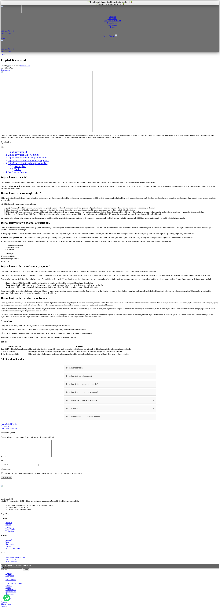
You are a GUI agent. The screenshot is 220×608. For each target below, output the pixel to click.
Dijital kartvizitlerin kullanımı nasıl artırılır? (83, 417)
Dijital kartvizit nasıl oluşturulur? (24, 154)
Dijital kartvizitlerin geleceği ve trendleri (27, 163)
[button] (6, 597)
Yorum (4, 456)
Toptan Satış (10, 531)
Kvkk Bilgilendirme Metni (15, 557)
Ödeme (8, 525)
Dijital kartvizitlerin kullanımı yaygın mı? (28, 160)
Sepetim (8, 527)
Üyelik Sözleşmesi (12, 559)
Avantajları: (20, 166)
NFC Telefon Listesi (13, 548)
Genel (3, 55)
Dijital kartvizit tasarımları (76, 408)
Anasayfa (9, 540)
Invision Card (25, 66)
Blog (7, 542)
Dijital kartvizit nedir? (18, 152)
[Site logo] (11, 13)
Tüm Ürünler (10, 529)
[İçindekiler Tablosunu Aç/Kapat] (2, 148)
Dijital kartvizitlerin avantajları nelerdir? (27, 157)
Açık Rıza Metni (12, 561)
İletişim (8, 546)
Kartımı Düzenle (109, 36)
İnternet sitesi (5, 469)
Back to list (5, 426)
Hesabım (9, 523)
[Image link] (22, 492)
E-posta (4, 465)
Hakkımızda (10, 544)
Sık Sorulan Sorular (17, 172)
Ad (3, 460)
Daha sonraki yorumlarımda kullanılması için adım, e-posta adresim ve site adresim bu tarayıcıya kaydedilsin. (43, 473)
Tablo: (17, 169)
